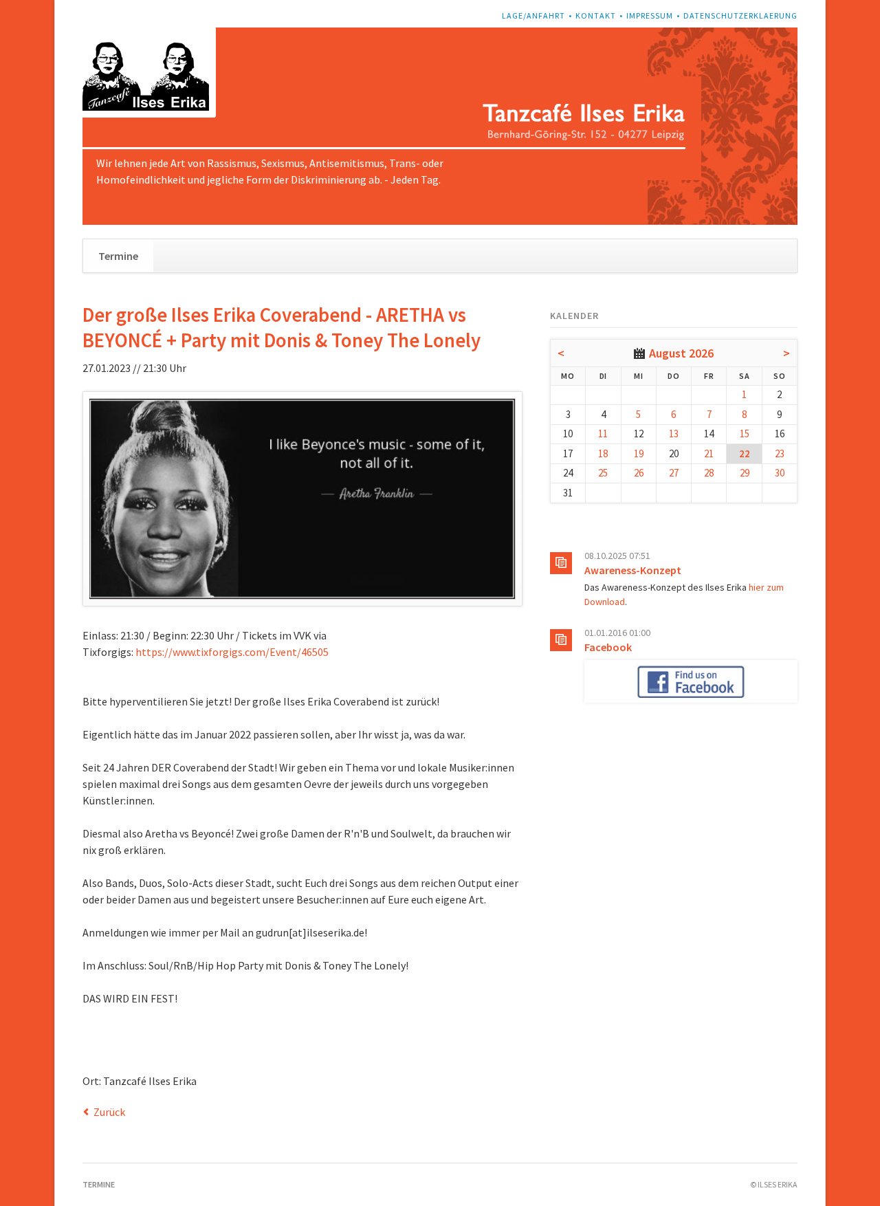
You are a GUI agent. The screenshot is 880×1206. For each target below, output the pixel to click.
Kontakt (595, 15)
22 (744, 453)
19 (639, 453)
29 (744, 472)
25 (603, 472)
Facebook (608, 647)
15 (744, 433)
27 (674, 472)
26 (639, 472)
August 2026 (681, 353)
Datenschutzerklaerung (740, 15)
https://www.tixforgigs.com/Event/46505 (232, 652)
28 (709, 472)
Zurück (109, 1112)
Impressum (649, 15)
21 (709, 453)
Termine (118, 256)
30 (779, 472)
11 (603, 433)
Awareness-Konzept (632, 570)
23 (779, 453)
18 (603, 453)
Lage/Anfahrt (533, 15)
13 (674, 433)
